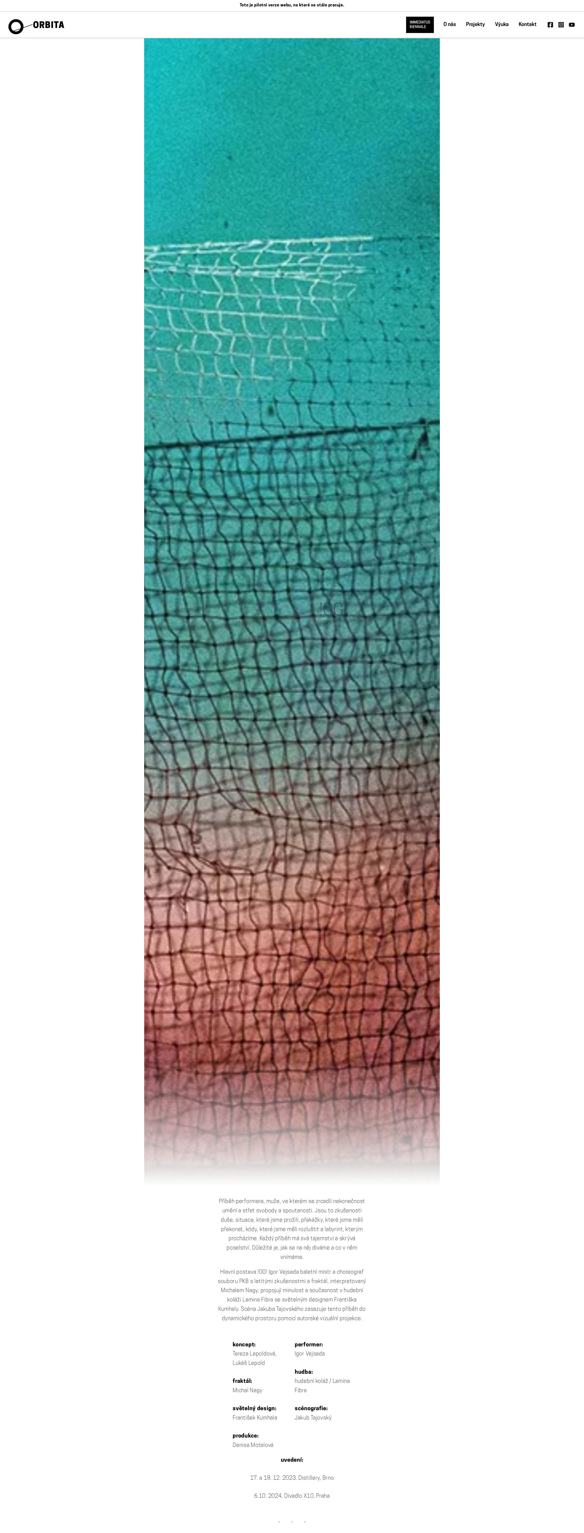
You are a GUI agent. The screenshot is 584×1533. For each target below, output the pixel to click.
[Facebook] (550, 25)
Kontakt (528, 24)
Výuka (502, 24)
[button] (420, 25)
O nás (449, 24)
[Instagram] (561, 25)
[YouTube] (572, 25)
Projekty (475, 24)
